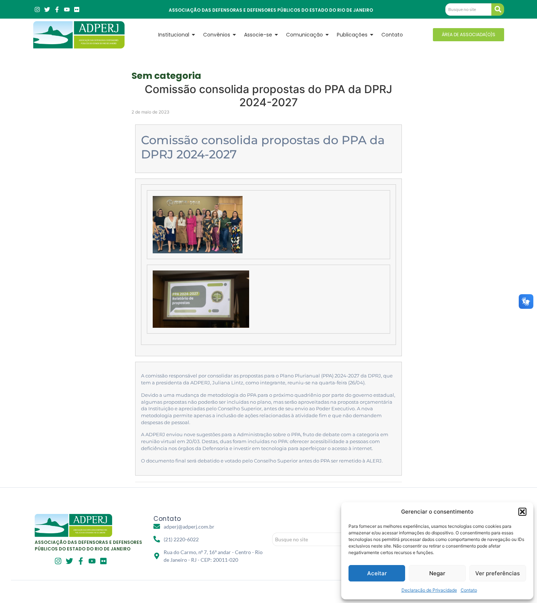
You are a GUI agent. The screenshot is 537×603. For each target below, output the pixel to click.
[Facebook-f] (57, 9)
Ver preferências (497, 573)
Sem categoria (166, 75)
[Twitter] (47, 9)
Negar (437, 573)
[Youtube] (67, 9)
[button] (522, 511)
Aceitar (377, 573)
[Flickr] (77, 9)
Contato (469, 590)
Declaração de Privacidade (429, 590)
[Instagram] (37, 9)
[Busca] (497, 9)
